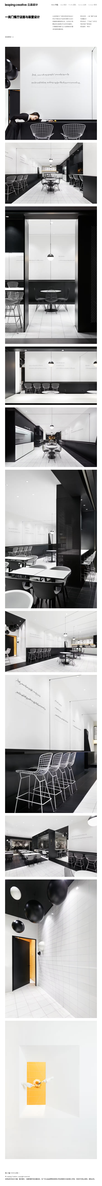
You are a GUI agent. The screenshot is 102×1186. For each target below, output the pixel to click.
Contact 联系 (92, 5)
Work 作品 (54, 5)
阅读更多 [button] (9, 37)
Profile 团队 (72, 5)
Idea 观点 (63, 5)
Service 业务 (82, 5)
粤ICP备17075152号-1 (12, 1173)
